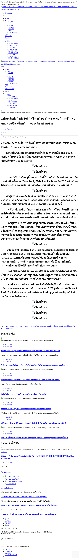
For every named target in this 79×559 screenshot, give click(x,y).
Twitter (7, 520)
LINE (8, 525)
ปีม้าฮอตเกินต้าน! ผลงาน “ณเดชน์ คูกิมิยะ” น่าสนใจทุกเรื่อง (24, 497)
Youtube (7, 523)
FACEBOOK (12, 51)
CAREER (11, 107)
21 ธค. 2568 (8, 431)
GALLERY (8, 36)
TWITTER (11, 54)
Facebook (8, 518)
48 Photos (4, 452)
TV (9, 23)
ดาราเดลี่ (60, 326)
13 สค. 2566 (8, 462)
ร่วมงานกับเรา (13, 45)
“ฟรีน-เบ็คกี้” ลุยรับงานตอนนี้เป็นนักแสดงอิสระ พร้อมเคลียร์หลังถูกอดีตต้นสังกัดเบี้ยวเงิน (34, 438)
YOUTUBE (12, 56)
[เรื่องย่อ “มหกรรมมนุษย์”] (14, 481)
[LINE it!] (5, 133)
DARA (10, 22)
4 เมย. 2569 (8, 417)
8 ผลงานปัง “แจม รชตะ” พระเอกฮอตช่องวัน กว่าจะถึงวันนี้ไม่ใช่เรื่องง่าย (29, 505)
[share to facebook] (1, 133)
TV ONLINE (12, 97)
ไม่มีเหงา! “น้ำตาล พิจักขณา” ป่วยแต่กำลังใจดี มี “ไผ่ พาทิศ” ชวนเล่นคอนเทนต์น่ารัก (34, 423)
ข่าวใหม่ (54, 326)
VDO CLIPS (12, 32)
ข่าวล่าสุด (41, 326)
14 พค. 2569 (9, 388)
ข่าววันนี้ (48, 326)
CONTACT (8, 551)
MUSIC (10, 25)
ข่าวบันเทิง (34, 326)
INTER (10, 30)
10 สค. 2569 (8, 344)
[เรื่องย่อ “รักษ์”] (10, 484)
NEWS (7, 20)
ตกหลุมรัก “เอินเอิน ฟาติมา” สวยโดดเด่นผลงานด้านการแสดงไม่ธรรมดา (29, 514)
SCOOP (11, 29)
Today (12, 326)
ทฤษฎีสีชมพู (68, 326)
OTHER (7, 42)
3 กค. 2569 (8, 359)
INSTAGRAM (13, 53)
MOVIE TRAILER (14, 43)
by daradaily (8, 346)
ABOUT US (12, 47)
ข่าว (15, 326)
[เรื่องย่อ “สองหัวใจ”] (12, 479)
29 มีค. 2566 (9, 129)
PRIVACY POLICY (11, 555)
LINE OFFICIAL (13, 58)
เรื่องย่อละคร (9, 38)
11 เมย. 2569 (9, 402)
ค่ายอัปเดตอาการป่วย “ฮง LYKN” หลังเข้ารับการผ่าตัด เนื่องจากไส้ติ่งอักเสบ (30, 380)
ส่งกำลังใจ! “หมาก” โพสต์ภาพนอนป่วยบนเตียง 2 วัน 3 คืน (23, 394)
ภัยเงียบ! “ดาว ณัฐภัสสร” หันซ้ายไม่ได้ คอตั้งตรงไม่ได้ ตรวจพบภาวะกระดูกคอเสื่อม (33, 365)
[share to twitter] (3, 133)
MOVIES (11, 27)
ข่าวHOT (20, 326)
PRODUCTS (12, 102)
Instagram (8, 522)
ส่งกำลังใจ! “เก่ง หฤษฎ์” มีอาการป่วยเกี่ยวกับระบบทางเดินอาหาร (26, 409)
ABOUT (7, 549)
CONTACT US (13, 49)
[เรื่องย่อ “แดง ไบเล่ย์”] (12, 476)
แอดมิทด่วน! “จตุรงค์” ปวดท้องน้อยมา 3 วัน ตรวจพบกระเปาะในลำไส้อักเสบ (30, 351)
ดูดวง (7, 91)
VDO (6, 34)
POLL (7, 40)
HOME (7, 18)
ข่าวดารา (27, 326)
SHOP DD (11, 100)
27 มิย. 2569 (8, 373)
